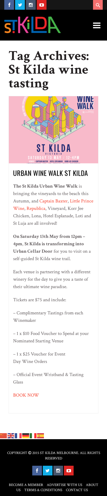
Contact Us (77, 490)
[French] (18, 435)
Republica (36, 208)
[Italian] (33, 435)
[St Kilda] (32, 25)
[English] (11, 435)
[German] (26, 435)
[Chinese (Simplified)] (3, 435)
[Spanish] (41, 435)
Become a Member (26, 485)
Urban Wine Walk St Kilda (50, 173)
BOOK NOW (26, 395)
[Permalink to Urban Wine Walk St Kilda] (53, 129)
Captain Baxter (53, 201)
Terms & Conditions (43, 490)
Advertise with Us (64, 485)
